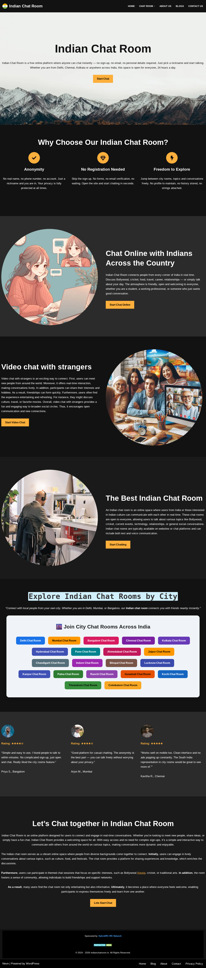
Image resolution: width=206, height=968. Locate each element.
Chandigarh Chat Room (50, 663)
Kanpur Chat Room (34, 674)
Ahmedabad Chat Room (122, 651)
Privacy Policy (194, 963)
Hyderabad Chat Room (50, 651)
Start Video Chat (15, 422)
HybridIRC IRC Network (110, 936)
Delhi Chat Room (30, 640)
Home (131, 6)
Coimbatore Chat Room (122, 685)
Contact (176, 963)
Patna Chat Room (68, 674)
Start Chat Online (120, 304)
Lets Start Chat (103, 903)
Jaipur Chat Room (159, 651)
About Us (165, 6)
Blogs (180, 6)
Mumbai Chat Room (64, 640)
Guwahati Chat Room (138, 674)
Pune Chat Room (85, 651)
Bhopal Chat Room (121, 663)
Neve (5, 963)
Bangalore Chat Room (101, 640)
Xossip (141, 872)
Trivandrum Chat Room (83, 685)
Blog (153, 963)
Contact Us (195, 6)
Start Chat (103, 78)
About (163, 963)
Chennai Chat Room (138, 640)
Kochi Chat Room (173, 674)
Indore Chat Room (87, 663)
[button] (154, 6)
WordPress (32, 963)
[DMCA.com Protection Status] (103, 945)
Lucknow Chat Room (157, 663)
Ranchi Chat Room (101, 674)
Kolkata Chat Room (174, 640)
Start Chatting (118, 544)
